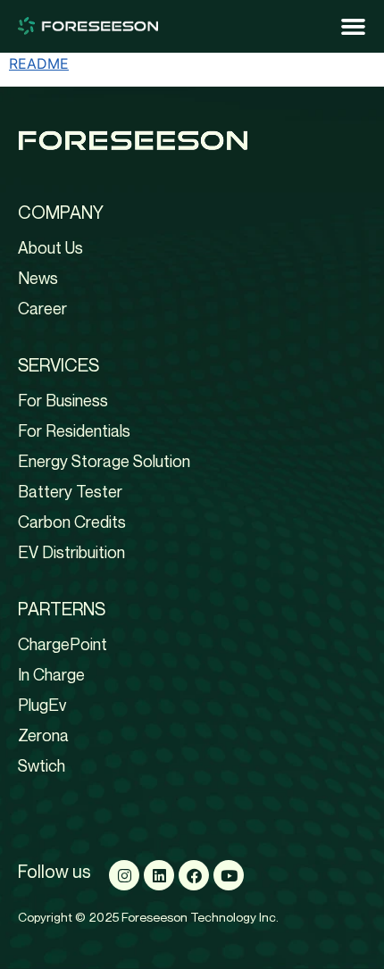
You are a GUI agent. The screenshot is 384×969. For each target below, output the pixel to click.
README (39, 63)
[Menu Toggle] (353, 26)
